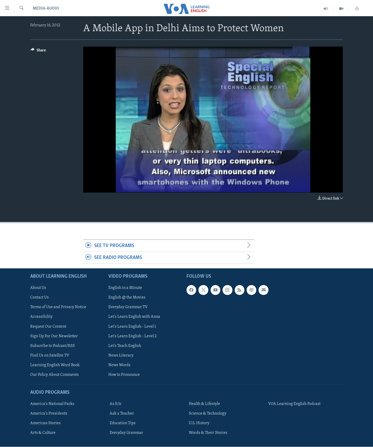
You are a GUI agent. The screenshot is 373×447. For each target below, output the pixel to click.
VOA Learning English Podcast (294, 404)
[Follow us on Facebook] (191, 290)
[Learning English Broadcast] (326, 9)
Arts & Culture (43, 433)
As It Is (115, 404)
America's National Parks (52, 404)
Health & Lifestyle (204, 404)
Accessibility (41, 317)
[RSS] (239, 290)
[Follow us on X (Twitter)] (203, 290)
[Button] (38, 51)
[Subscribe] (263, 290)
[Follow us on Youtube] (215, 290)
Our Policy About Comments (54, 375)
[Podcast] (251, 290)
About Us (38, 288)
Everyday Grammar (126, 433)
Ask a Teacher (122, 414)
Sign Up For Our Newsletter (54, 336)
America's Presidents (48, 414)
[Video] (341, 9)
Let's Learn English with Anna (134, 317)
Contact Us (39, 298)
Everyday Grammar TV (128, 307)
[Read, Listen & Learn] (357, 9)
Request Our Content (48, 327)
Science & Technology (207, 414)
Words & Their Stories (208, 433)
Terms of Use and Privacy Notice (58, 307)
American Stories (45, 423)
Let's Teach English (124, 346)
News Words (119, 365)
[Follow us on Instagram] (227, 290)
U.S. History (199, 423)
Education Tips (122, 423)
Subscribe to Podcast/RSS (52, 346)
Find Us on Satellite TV (49, 355)
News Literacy (120, 355)
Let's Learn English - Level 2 (132, 336)
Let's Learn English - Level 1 (132, 327)
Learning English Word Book (55, 365)
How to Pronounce (124, 375)
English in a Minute (125, 288)
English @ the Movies (126, 298)
